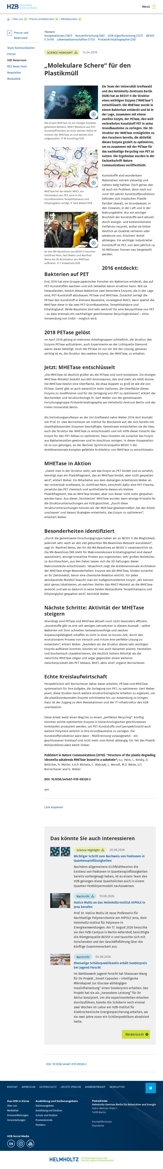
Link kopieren (53, 807)
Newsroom (134, 1034)
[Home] (22, 6)
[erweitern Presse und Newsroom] (56, 19)
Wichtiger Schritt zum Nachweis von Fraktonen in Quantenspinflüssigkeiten (109, 858)
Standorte (98, 1125)
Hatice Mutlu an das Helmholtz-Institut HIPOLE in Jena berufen (109, 905)
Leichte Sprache (71, 1087)
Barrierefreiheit (95, 1087)
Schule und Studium (46, 1115)
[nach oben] (151, 1088)
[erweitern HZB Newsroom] (79, 19)
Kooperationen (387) (58, 35)
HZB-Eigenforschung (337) (125, 35)
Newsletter (14, 72)
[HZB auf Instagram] (20, 1143)
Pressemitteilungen (17, 1115)
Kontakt (12, 1087)
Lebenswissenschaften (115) (76, 39)
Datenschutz (48, 1087)
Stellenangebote (45, 1105)
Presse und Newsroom (41, 19)
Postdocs (41, 1125)
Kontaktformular (102, 1121)
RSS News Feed (17, 66)
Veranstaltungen (16, 1120)
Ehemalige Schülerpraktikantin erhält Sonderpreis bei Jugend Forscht (110, 965)
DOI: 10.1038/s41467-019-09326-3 (66, 1064)
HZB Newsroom (69, 19)
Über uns (18, 19)
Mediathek (13, 79)
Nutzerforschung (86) (90, 35)
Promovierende (44, 1120)
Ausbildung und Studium (49, 1110)
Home (8, 19)
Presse (11, 54)
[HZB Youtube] (30, 1143)
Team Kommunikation (21, 48)
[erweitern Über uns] (25, 19)
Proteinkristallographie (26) (117, 39)
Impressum (28, 1087)
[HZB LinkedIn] (11, 1143)
